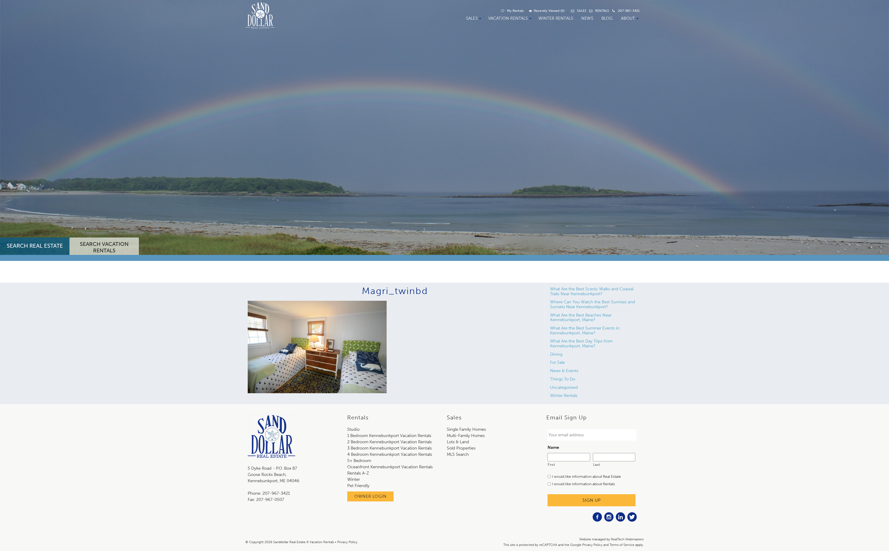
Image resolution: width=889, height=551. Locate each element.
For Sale (557, 362)
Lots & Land (458, 441)
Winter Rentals (555, 18)
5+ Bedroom (359, 460)
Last (596, 464)
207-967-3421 (629, 11)
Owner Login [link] (370, 496)
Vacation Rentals (508, 18)
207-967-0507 (270, 499)
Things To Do (562, 379)
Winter (353, 479)
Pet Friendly (358, 485)
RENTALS (602, 11)
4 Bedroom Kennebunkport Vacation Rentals (389, 454)
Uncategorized (564, 387)
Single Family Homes (466, 429)
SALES (581, 11)
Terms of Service (622, 545)
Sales (472, 18)
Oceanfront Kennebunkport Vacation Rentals (390, 466)
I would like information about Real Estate (586, 476)
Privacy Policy (347, 542)
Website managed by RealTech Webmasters (611, 539)
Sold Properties (461, 448)
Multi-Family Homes (466, 435)
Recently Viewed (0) (549, 11)
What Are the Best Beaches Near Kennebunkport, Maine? (580, 318)
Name (553, 447)
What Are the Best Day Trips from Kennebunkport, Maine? (581, 343)
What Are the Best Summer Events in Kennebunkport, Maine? (585, 331)
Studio (353, 429)
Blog (607, 18)
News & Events (564, 370)
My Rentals (515, 11)
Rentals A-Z (358, 473)
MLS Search (458, 454)
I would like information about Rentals (583, 484)
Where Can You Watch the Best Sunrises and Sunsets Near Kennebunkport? (592, 304)
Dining (556, 354)
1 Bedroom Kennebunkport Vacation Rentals (389, 435)
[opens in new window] (597, 520)
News (587, 18)
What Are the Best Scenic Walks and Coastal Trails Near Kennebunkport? (591, 291)
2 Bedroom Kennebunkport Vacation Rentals (389, 441)
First (551, 464)
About (628, 18)
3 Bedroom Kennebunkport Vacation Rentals (389, 448)
